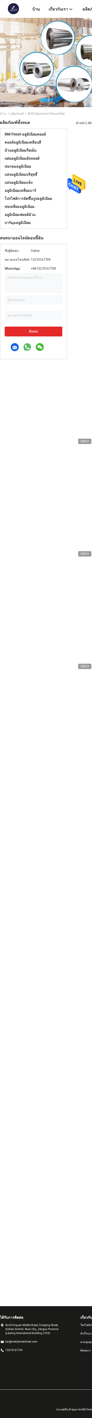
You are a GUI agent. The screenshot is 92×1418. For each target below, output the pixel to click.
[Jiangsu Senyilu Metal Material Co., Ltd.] (13, 8)
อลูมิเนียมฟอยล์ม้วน (20, 215)
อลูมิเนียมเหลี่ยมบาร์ (20, 190)
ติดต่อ (33, 331)
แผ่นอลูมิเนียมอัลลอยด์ (22, 158)
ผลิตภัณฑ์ (17, 113)
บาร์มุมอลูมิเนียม (18, 223)
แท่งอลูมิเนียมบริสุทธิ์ (21, 174)
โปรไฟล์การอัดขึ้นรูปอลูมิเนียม (28, 198)
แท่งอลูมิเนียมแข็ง (19, 182)
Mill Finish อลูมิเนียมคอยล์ (25, 134)
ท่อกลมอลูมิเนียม (18, 166)
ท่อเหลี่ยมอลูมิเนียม (20, 206)
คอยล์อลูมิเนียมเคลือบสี (23, 142)
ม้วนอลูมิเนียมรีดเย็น (20, 150)
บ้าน (3, 113)
